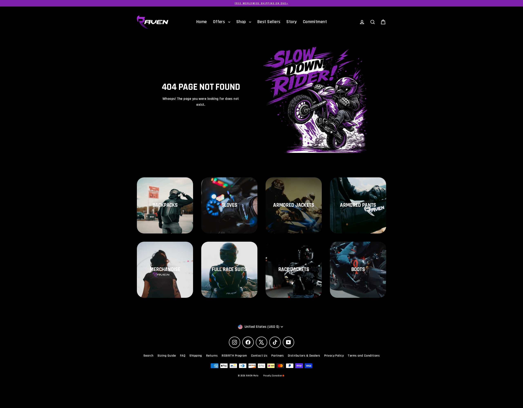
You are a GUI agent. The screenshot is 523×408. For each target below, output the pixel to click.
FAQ (182, 356)
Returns (212, 356)
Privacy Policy (334, 356)
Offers (219, 22)
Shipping (195, 356)
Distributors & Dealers (304, 356)
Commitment (315, 22)
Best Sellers (268, 22)
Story (291, 22)
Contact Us (259, 356)
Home (201, 22)
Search (148, 356)
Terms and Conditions (364, 356)
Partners (277, 356)
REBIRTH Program (234, 356)
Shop (241, 22)
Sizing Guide (167, 356)
